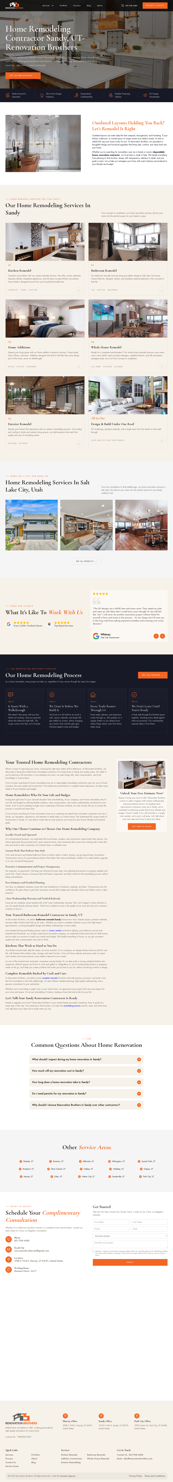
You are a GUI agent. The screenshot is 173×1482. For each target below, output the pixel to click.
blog (89, 5)
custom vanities (55, 930)
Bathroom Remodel (96, 1455)
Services (46, 5)
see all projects (86, 561)
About (99, 5)
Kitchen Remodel (69, 1455)
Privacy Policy (135, 1476)
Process (77, 5)
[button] (48, 6)
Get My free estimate (23, 75)
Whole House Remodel (98, 1458)
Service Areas (11, 1466)
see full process (152, 675)
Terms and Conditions (155, 1476)
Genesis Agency (67, 1476)
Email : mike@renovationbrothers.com (134, 1458)
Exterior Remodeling (71, 1462)
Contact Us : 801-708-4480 (130, 1455)
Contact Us (10, 1462)
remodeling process (72, 1005)
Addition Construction (71, 1458)
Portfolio (63, 5)
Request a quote (155, 5)
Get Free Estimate (142, 826)
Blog (33, 1462)
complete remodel (49, 978)
